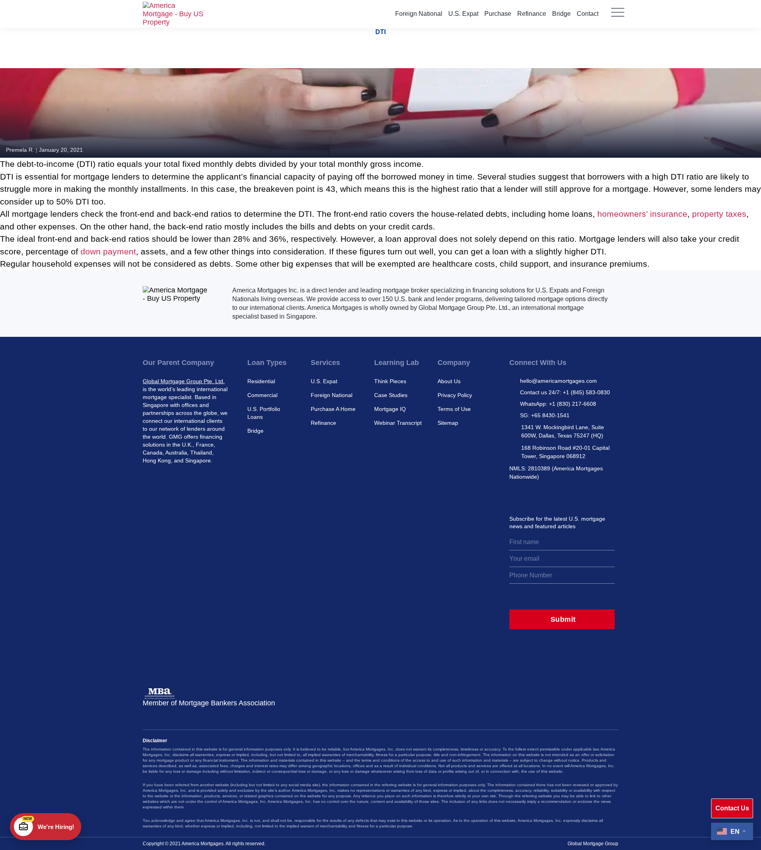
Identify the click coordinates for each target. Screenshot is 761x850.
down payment (108, 251)
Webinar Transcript (398, 423)
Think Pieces (390, 381)
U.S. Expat (463, 13)
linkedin (550, 496)
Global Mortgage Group (593, 843)
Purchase (497, 13)
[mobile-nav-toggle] (617, 18)
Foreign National (418, 13)
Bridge (561, 13)
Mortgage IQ (390, 409)
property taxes (719, 213)
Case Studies (390, 395)
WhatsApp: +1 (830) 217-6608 (558, 404)
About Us (449, 381)
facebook (568, 496)
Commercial (262, 395)
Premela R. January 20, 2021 (44, 150)
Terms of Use (454, 409)
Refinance (531, 13)
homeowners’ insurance (642, 213)
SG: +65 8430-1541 (545, 415)
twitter (533, 496)
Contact (587, 13)
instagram (515, 496)
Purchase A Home (333, 409)
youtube (585, 496)
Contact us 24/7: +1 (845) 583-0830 (565, 392)
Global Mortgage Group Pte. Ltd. (184, 381)
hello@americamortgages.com (558, 381)
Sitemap (448, 423)
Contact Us (732, 808)
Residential (261, 381)
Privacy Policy (455, 395)
